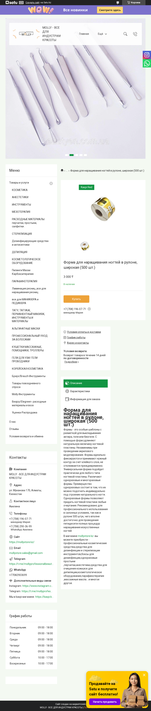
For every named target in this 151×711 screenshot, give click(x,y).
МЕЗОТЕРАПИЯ (21, 211)
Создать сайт (33, 2)
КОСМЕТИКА (20, 190)
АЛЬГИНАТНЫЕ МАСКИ (26, 328)
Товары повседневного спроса (26, 385)
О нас (12, 421)
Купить (76, 299)
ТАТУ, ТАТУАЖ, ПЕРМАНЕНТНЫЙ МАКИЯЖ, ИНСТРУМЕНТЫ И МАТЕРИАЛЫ (28, 316)
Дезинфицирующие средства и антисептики (30, 243)
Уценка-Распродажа (24, 412)
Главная (84, 33)
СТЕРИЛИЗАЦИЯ (22, 233)
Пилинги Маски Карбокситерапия (23, 272)
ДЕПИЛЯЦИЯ (19, 252)
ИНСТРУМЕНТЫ (21, 204)
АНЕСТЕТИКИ (20, 197)
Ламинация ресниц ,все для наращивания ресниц (29, 290)
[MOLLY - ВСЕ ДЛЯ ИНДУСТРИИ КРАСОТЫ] (26, 33)
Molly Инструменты (23, 394)
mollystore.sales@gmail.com (26, 553)
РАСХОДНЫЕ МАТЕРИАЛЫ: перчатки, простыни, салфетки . (28, 223)
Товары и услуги (19, 182)
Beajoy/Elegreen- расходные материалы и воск (29, 403)
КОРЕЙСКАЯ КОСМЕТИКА (27, 368)
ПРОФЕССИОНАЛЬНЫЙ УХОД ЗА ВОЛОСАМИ (30, 337)
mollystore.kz (86, 535)
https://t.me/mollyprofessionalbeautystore (31, 563)
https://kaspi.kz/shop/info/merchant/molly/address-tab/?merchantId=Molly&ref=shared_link (44, 596)
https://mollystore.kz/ (21, 542)
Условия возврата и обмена (26, 436)
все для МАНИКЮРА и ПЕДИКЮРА (25, 301)
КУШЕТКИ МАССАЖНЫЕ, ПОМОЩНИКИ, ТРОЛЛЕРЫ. (28, 348)
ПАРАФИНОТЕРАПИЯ (24, 281)
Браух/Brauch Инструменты (28, 376)
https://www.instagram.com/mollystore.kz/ (37, 585)
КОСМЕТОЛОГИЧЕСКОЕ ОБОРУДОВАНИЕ (26, 261)
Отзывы (14, 428)
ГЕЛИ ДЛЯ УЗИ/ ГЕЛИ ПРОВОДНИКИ (25, 359)
